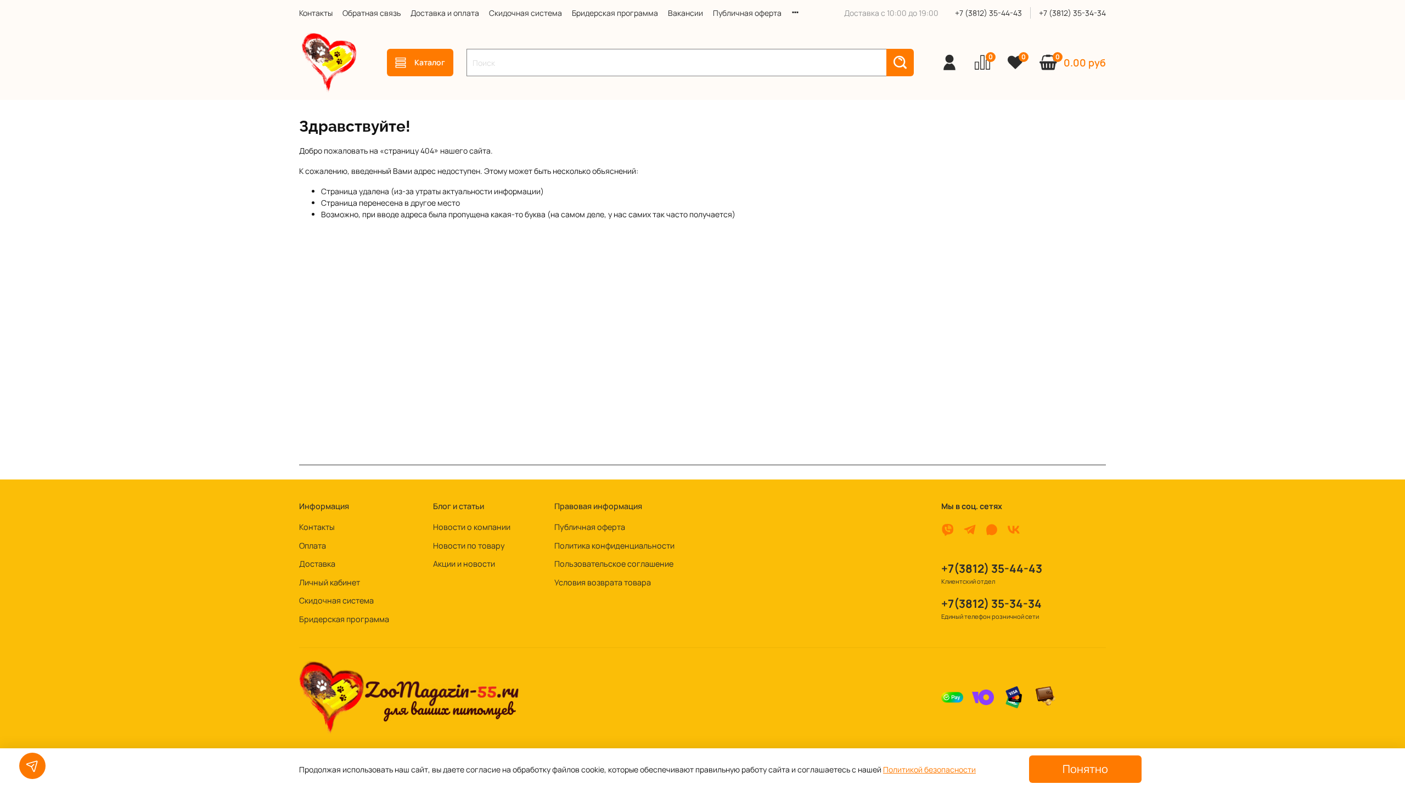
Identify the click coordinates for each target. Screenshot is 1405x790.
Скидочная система (525, 13)
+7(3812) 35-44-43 (991, 568)
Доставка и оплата (445, 13)
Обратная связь (371, 13)
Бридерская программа (615, 13)
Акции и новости (464, 563)
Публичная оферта (747, 13)
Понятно (1085, 768)
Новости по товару (469, 545)
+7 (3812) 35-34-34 (1072, 13)
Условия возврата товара (602, 582)
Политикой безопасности (929, 769)
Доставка (317, 563)
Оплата (312, 545)
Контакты (316, 13)
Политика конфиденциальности (614, 545)
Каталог (429, 62)
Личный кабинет (329, 582)
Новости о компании (471, 527)
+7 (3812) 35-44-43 (988, 13)
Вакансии (685, 13)
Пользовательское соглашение (613, 563)
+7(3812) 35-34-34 (991, 603)
